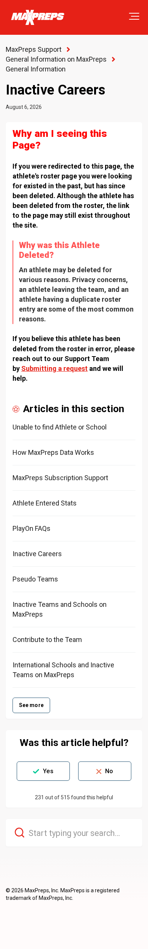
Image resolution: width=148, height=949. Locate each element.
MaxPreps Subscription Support (60, 478)
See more (31, 705)
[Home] (37, 17)
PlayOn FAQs (31, 528)
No (109, 771)
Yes (48, 771)
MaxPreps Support (33, 49)
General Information (36, 69)
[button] (134, 16)
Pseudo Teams (35, 579)
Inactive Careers (37, 554)
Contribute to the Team (47, 640)
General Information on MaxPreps (56, 59)
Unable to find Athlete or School (60, 427)
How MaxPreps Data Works (53, 452)
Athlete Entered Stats (45, 503)
